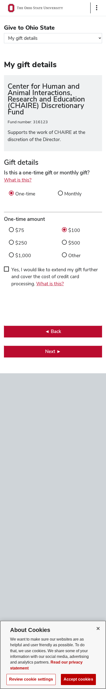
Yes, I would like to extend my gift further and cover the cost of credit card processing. (54, 277)
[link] (53, 331)
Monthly (73, 194)
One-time (25, 194)
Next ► (53, 351)
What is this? (18, 180)
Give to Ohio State (29, 27)
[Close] (98, 628)
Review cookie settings (31, 679)
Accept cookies (78, 679)
